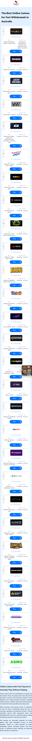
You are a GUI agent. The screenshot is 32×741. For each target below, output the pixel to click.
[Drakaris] (16, 223)
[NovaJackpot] (16, 617)
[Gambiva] (16, 59)
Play (14, 51)
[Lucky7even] (16, 316)
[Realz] (16, 31)
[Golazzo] (16, 126)
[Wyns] (16, 338)
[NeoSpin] (16, 361)
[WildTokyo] (16, 247)
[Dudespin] (16, 293)
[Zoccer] (16, 570)
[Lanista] (16, 546)
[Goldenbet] (16, 200)
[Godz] (16, 522)
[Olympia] (16, 499)
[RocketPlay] (16, 594)
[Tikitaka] (16, 429)
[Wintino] (16, 270)
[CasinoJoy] (16, 154)
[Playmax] (16, 177)
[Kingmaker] (16, 453)
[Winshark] (16, 406)
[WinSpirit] (16, 384)
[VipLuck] (16, 476)
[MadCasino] (16, 640)
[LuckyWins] (16, 104)
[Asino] (16, 662)
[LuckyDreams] (16, 81)
